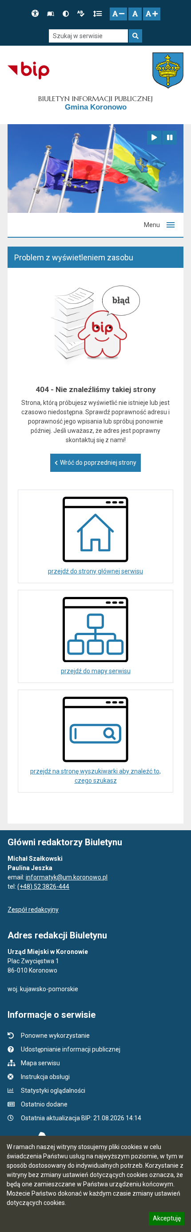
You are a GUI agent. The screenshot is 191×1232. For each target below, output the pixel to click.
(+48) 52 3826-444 (43, 886)
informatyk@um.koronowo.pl (66, 877)
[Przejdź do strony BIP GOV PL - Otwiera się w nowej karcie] (28, 70)
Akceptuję (166, 1219)
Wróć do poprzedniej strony (98, 462)
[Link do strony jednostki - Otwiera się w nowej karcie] (167, 70)
